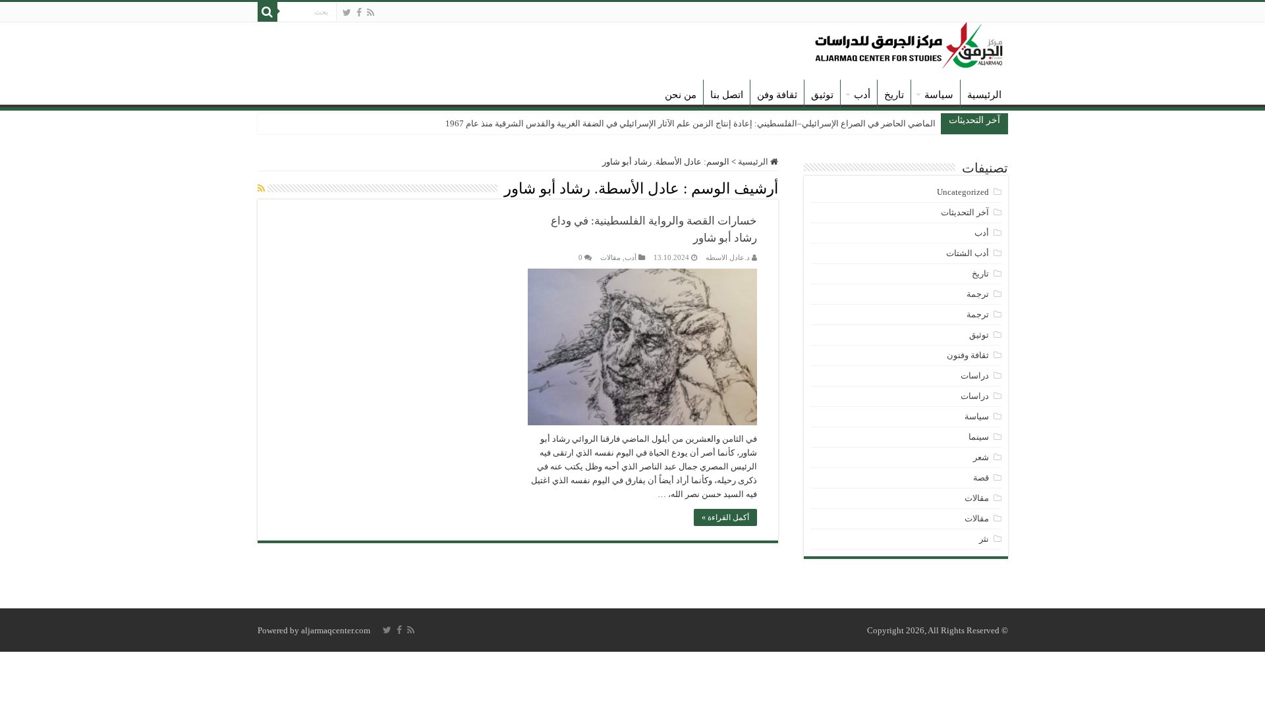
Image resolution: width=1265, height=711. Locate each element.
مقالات (610, 257)
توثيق (822, 95)
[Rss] (371, 12)
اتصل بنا (726, 95)
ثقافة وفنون (968, 355)
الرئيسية (984, 95)
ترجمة (978, 294)
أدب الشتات (967, 253)
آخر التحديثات (965, 212)
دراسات (975, 376)
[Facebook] (359, 12)
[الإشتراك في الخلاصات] (261, 189)
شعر (981, 457)
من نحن (680, 95)
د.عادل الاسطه (728, 257)
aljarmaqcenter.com (335, 630)
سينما (979, 437)
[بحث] (267, 12)
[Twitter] (346, 12)
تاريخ (894, 95)
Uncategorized (963, 192)
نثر (984, 539)
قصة (981, 478)
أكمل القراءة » (725, 517)
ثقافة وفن (777, 95)
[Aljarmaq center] (909, 42)
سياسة (938, 95)
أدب (862, 95)
